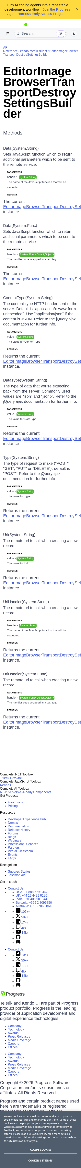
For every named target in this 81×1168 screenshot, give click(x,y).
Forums (13, 833)
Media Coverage (19, 1040)
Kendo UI (6, 785)
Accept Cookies (40, 1149)
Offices (12, 1047)
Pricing (13, 806)
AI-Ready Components (35, 792)
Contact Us (15, 888)
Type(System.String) (21, 457)
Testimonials (16, 875)
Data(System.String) (21, 148)
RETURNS (12, 195)
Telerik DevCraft (11, 778)
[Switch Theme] (74, 33)
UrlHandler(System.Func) (25, 674)
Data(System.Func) (20, 225)
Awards (13, 1033)
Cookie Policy (39, 1134)
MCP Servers (9, 792)
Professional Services (23, 844)
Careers (13, 1043)
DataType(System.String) (25, 380)
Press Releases (19, 1036)
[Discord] (18, 942)
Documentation (18, 826)
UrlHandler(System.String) (26, 602)
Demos (13, 822)
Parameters (14, 172)
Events (12, 854)
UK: (31, 895)
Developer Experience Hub (27, 819)
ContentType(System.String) (28, 298)
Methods (12, 133)
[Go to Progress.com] (13, 995)
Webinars (14, 840)
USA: (32, 892)
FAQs (12, 858)
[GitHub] (18, 938)
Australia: (34, 906)
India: (32, 899)
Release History (19, 830)
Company (14, 1026)
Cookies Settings (40, 1160)
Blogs (12, 837)
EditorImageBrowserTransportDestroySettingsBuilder (40, 52)
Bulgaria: (34, 902)
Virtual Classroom (20, 851)
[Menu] (7, 33)
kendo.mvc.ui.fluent (33, 51)
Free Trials (15, 802)
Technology (16, 1029)
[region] (40, 1139)
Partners (14, 847)
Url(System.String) (19, 535)
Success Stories (19, 871)
